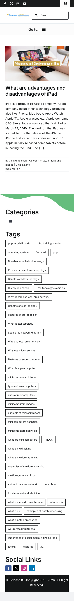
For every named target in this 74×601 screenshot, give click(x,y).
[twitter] (11, 3)
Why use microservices (21, 350)
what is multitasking (19, 448)
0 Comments (23, 164)
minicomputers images (21, 403)
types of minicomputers (22, 386)
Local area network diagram (24, 332)
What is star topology (20, 323)
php (55, 252)
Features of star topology (23, 314)
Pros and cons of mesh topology (27, 270)
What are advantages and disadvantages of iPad (35, 91)
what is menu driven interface (25, 502)
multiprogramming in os (22, 475)
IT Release (13, 580)
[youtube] (24, 3)
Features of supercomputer (24, 359)
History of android (18, 287)
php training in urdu (49, 243)
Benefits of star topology (22, 305)
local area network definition (24, 493)
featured (41, 252)
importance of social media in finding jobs (32, 537)
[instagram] (18, 3)
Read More (11, 168)
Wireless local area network (24, 341)
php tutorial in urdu (19, 243)
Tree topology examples (50, 287)
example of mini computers (24, 412)
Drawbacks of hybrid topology (26, 261)
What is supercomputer (22, 368)
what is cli (14, 510)
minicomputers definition (22, 430)
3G (42, 546)
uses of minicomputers (21, 395)
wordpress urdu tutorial (21, 528)
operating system (18, 252)
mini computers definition (23, 421)
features (28, 546)
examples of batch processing (44, 510)
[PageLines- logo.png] (17, 15)
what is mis (56, 502)
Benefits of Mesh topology (23, 279)
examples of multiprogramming (26, 466)
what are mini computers (22, 439)
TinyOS (48, 439)
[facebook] (5, 3)
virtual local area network (23, 484)
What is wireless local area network (28, 296)
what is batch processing (23, 519)
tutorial (12, 546)
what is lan (51, 484)
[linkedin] (32, 568)
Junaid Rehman (18, 160)
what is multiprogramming (23, 457)
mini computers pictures (22, 377)
